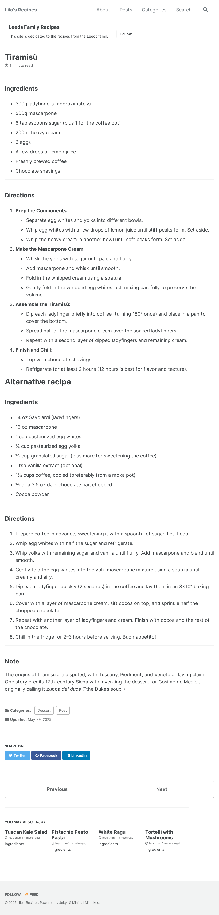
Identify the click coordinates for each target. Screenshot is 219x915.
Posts (126, 10)
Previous (57, 789)
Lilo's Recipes (21, 10)
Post (63, 710)
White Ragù (112, 832)
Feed (34, 894)
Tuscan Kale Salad (26, 832)
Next (161, 789)
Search (184, 10)
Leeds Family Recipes (34, 27)
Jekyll (63, 903)
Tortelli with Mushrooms (159, 834)
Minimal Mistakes (85, 903)
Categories (154, 10)
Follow (126, 34)
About (103, 10)
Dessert (44, 710)
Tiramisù (21, 57)
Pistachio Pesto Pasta (70, 834)
